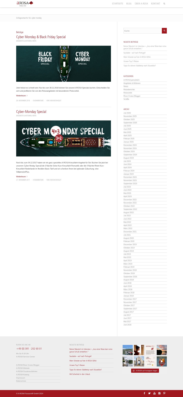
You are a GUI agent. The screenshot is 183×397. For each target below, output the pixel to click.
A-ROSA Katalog (22, 375)
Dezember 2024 (130, 145)
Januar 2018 (128, 296)
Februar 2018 (128, 292)
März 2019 (127, 264)
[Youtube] (154, 393)
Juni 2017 (127, 318)
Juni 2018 (127, 283)
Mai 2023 (127, 193)
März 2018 (127, 289)
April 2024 (127, 167)
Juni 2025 (127, 129)
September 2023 (130, 183)
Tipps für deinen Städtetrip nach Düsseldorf (139, 66)
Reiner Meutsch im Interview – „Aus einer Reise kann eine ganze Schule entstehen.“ (144, 47)
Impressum (20, 378)
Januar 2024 (128, 174)
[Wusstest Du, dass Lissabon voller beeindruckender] (139, 361)
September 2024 (130, 155)
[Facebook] (144, 393)
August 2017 (128, 312)
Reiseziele (127, 93)
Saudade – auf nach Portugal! (134, 53)
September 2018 (130, 277)
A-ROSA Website (23, 368)
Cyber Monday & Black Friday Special (41, 37)
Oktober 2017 (129, 305)
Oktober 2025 (129, 119)
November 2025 (130, 116)
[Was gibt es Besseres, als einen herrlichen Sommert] (162, 361)
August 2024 (128, 158)
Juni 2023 (127, 190)
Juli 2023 (127, 187)
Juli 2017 (127, 315)
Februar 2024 (128, 171)
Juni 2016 (127, 325)
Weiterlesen (21, 96)
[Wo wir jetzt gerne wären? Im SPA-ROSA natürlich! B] (139, 350)
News (34, 41)
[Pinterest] (164, 393)
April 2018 (127, 286)
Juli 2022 (127, 216)
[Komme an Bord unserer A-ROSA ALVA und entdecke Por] (128, 350)
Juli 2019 (127, 254)
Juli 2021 (127, 235)
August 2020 (128, 238)
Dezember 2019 (130, 244)
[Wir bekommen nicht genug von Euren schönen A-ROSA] (162, 350)
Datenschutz (21, 381)
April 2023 (127, 196)
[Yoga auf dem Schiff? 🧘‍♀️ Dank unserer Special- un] (150, 350)
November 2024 (130, 148)
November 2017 (130, 302)
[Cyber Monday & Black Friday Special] (63, 64)
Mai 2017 (127, 321)
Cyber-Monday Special (31, 112)
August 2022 (128, 212)
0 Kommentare (38, 101)
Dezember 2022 (130, 200)
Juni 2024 (127, 164)
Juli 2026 (127, 113)
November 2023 (130, 180)
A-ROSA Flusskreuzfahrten (26, 371)
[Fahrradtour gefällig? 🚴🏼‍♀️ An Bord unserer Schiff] (128, 361)
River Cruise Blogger (131, 96)
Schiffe (126, 99)
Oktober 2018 (129, 273)
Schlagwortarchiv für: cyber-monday (29, 18)
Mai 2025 (127, 132)
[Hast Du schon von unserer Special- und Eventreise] (150, 361)
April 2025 (127, 135)
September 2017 (130, 309)
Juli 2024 (127, 161)
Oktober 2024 (129, 151)
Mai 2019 (127, 257)
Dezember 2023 (130, 177)
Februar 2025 (128, 139)
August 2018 (128, 280)
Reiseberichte (129, 89)
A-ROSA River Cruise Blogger (27, 365)
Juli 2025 (127, 126)
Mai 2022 (127, 222)
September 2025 (130, 123)
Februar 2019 (128, 267)
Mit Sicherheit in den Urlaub (79, 374)
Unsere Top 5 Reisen (131, 61)
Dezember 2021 (130, 232)
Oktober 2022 (129, 206)
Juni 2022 (127, 219)
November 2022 (130, 203)
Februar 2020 (128, 241)
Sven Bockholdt (55, 101)
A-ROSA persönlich (131, 80)
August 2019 (128, 251)
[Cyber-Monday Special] (63, 138)
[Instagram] (159, 393)
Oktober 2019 (129, 248)
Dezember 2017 (130, 299)
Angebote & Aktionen (24, 41)
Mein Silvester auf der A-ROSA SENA (137, 57)
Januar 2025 (128, 142)
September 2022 (130, 209)
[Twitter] (149, 393)
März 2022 (127, 228)
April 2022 (127, 225)
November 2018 (130, 270)
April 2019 (127, 260)
